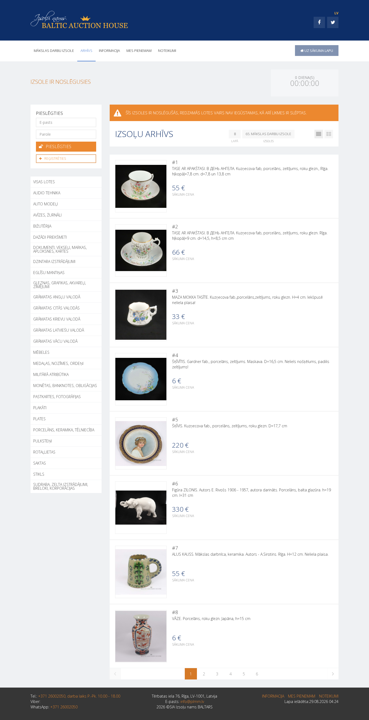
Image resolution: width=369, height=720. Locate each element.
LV (336, 13)
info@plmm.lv (192, 701)
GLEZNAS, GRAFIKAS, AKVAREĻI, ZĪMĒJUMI (59, 284)
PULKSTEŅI (42, 441)
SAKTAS (39, 463)
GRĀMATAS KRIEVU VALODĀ (56, 319)
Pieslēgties (58, 146)
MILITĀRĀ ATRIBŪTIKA (51, 374)
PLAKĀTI (39, 407)
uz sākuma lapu (318, 50)
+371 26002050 (64, 706)
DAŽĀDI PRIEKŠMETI (50, 237)
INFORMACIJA (109, 50)
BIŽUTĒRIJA (42, 226)
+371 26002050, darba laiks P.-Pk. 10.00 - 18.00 (79, 696)
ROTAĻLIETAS (44, 452)
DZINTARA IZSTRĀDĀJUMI (54, 261)
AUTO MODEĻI (45, 203)
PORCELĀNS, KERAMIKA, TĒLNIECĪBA (63, 429)
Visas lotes (44, 181)
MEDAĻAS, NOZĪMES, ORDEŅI (58, 363)
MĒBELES (41, 352)
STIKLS (38, 474)
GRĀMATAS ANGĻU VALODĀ (56, 296)
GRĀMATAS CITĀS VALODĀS (56, 308)
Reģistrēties (55, 158)
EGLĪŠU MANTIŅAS (49, 272)
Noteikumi (167, 50)
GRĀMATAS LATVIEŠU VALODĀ (58, 330)
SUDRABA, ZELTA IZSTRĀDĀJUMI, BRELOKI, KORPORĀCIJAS (60, 486)
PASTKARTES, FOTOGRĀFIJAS (57, 396)
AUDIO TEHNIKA (46, 192)
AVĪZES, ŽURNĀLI (47, 215)
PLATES (39, 418)
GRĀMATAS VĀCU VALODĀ (55, 341)
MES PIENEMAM (139, 50)
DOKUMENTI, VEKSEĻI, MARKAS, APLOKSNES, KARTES (60, 249)
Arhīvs (86, 50)
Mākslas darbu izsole (54, 50)
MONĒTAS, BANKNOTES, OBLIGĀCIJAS (65, 385)
